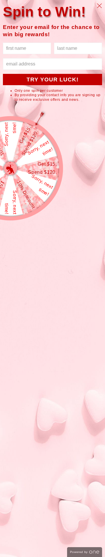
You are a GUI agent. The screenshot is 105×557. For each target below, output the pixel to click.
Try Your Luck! (52, 79)
